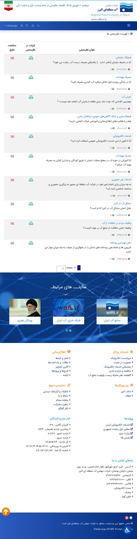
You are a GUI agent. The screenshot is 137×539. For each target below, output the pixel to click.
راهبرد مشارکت (60, 404)
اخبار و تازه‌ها (62, 358)
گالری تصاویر (62, 367)
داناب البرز (126, 392)
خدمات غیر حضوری (121, 180)
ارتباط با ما (63, 396)
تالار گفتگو (63, 409)
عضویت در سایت (122, 363)
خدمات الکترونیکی (122, 136)
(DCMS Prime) (114, 529)
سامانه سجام (62, 400)
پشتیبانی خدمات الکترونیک (117, 367)
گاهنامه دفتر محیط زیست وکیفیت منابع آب (109, 375)
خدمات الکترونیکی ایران (118, 425)
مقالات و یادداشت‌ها (58, 363)
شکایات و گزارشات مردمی (55, 392)
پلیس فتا (125, 438)
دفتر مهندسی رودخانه (120, 243)
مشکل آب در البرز (122, 203)
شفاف (128, 396)
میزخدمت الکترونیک (121, 358)
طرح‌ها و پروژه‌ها (60, 371)
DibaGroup (100, 529)
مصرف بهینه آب (123, 77)
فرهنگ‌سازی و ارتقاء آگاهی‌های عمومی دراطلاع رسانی (104, 116)
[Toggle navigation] (128, 26)
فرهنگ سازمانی (123, 57)
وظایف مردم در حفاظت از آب (116, 223)
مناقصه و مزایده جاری (120, 371)
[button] (70, 330)
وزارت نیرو (124, 433)
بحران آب (126, 97)
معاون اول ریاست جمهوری (116, 429)
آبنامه (65, 375)
